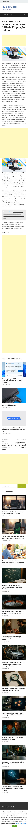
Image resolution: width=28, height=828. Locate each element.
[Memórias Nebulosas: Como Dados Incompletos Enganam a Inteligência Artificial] (14, 785)
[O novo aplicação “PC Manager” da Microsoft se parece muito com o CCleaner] (14, 377)
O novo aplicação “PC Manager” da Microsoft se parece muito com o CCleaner (12, 380)
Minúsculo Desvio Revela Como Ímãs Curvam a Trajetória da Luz (13, 763)
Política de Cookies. (21, 823)
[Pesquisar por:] (14, 486)
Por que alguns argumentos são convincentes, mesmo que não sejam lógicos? (13, 637)
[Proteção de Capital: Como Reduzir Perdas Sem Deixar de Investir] (14, 510)
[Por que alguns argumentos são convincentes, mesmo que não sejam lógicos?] (14, 634)
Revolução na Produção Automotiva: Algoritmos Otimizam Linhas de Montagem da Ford (13, 664)
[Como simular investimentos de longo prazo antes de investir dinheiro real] (14, 534)
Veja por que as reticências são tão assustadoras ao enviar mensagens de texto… (13, 429)
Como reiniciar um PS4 (9, 405)
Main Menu (8, 15)
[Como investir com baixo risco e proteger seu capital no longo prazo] (14, 559)
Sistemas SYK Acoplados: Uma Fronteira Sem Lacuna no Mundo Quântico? (12, 587)
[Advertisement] (14, 40)
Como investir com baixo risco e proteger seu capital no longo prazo (13, 561)
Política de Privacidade (8, 807)
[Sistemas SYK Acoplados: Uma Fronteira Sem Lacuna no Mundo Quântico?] (14, 583)
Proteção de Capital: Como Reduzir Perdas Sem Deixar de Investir (12, 512)
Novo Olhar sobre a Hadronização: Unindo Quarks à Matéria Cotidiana (12, 714)
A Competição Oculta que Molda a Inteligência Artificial (12, 738)
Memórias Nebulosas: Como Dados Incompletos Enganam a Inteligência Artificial (13, 788)
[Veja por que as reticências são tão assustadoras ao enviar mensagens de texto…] (14, 426)
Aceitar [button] (14, 825)
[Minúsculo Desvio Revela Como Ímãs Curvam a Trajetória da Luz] (14, 760)
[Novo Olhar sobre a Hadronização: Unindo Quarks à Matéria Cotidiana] (14, 711)
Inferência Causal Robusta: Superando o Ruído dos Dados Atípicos (13, 689)
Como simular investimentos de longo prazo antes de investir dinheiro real (13, 537)
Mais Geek (10, 7)
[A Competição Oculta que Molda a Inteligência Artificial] (14, 736)
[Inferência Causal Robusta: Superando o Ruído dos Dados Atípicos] (14, 687)
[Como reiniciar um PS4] (14, 403)
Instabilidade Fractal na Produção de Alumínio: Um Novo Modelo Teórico (13, 612)
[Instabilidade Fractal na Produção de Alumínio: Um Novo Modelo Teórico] (14, 610)
